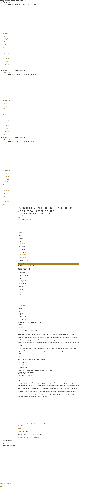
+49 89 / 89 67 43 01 (24, 251)
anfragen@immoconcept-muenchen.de (27, 247)
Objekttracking (6, 44)
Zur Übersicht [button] (20, 215)
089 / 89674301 (5, 72)
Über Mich (4, 47)
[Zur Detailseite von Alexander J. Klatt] (48, 451)
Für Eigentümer (6, 42)
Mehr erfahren (20, 425)
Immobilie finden (7, 39)
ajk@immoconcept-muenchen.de (26, 244)
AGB (1, 485)
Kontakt (4, 49)
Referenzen (6, 38)
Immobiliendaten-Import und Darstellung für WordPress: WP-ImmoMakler (31, 437)
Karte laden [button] (20, 428)
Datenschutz (2, 488)
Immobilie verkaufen (6, 35)
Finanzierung (6, 46)
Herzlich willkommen (6, 33)
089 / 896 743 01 (23, 254)
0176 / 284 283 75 (23, 257)
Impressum (2, 486)
